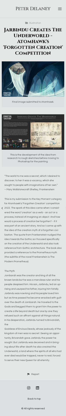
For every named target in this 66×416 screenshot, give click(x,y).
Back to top (34, 399)
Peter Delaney (33, 9)
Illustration (35, 23)
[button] (32, 374)
